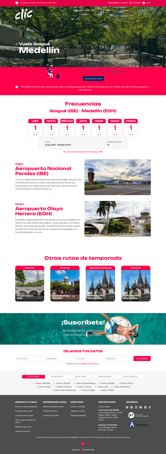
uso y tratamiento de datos (86, 363)
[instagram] (141, 407)
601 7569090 (114, 410)
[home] (23, 10)
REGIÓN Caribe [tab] (80, 376)
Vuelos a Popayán (64, 386)
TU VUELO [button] (141, 10)
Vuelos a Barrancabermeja (65, 390)
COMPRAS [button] (124, 10)
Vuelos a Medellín (42, 383)
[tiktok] (150, 407)
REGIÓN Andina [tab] (33, 376)
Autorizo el (82, 363)
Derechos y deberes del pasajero (26, 407)
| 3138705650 (136, 3)
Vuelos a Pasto (44, 386)
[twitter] (132, 407)
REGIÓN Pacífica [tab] (57, 376)
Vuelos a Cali (102, 386)
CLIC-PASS (90, 10)
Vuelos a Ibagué (88, 390)
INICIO (76, 10)
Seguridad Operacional (78, 415)
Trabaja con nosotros (78, 411)
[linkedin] (145, 407)
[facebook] (127, 407)
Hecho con (76, 450)
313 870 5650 (112, 425)
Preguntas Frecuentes (22, 431)
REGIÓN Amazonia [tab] (105, 376)
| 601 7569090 (118, 3)
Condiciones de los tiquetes (24, 415)
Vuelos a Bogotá (63, 383)
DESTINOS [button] (106, 10)
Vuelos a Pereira (107, 383)
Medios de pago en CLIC (23, 427)
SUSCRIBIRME (142, 358)
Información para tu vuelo (23, 411)
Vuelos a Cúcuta (84, 386)
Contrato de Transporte (51, 415)
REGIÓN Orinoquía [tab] (130, 376)
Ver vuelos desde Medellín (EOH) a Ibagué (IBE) (83, 151)
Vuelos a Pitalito (107, 390)
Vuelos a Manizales (122, 386)
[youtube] (136, 407)
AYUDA (148, 3)
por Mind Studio (88, 450)
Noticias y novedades (78, 407)
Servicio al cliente (104, 407)
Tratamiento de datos (50, 411)
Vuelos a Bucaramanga (85, 383)
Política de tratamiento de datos (53, 407)
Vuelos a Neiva (126, 383)
